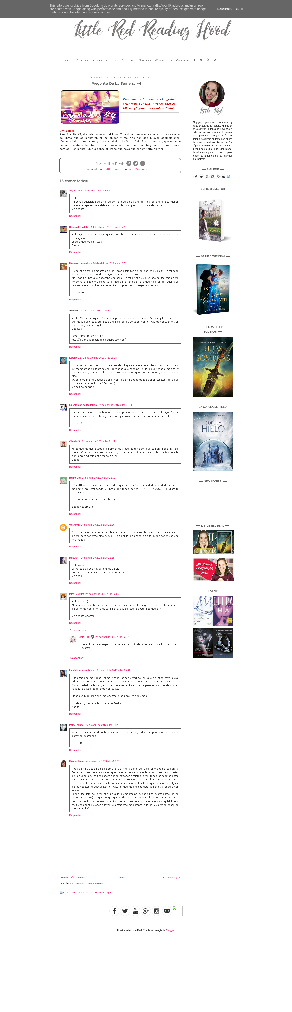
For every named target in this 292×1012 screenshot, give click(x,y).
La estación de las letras (83, 405)
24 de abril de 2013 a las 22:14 (97, 524)
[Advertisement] (41, 968)
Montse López (77, 761)
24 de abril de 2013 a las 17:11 (97, 310)
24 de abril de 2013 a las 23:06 (102, 594)
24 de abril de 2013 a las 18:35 (100, 357)
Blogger (170, 930)
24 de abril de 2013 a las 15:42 (108, 227)
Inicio (68, 60)
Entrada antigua (171, 877)
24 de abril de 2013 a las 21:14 (115, 405)
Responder (75, 216)
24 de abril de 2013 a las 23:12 (112, 637)
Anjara (73, 190)
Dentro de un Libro (79, 227)
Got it (239, 9)
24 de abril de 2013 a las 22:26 (97, 557)
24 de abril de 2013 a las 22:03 (98, 477)
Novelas (145, 60)
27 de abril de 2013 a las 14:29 (102, 725)
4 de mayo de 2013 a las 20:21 (102, 761)
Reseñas (82, 60)
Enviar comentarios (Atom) (89, 883)
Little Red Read (123, 60)
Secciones (99, 60)
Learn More (224, 9)
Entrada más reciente (72, 877)
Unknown (74, 524)
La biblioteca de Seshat (82, 670)
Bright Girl (75, 477)
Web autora (163, 60)
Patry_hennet (76, 725)
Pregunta (141, 169)
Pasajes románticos (80, 263)
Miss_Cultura (76, 594)
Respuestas (79, 630)
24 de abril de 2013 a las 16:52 (110, 263)
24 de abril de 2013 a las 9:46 (94, 190)
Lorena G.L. (75, 357)
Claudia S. (74, 441)
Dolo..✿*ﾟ (74, 557)
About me (183, 60)
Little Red (84, 637)
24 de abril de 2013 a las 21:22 (98, 441)
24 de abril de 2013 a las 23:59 (113, 670)
